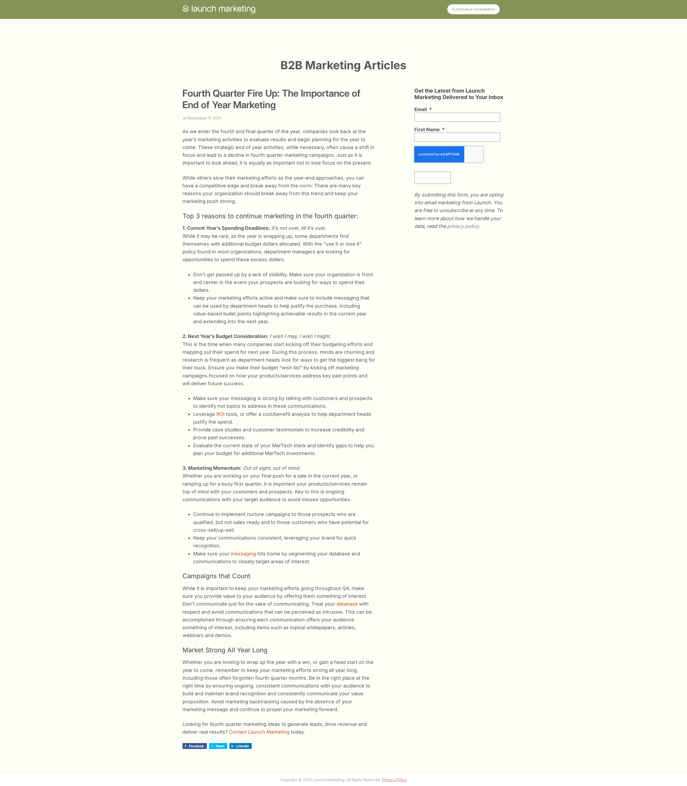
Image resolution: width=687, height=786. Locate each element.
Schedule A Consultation (473, 9)
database (348, 604)
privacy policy (462, 226)
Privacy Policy (394, 779)
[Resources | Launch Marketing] (218, 8)
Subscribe (432, 178)
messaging (244, 553)
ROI (221, 414)
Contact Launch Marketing (259, 732)
